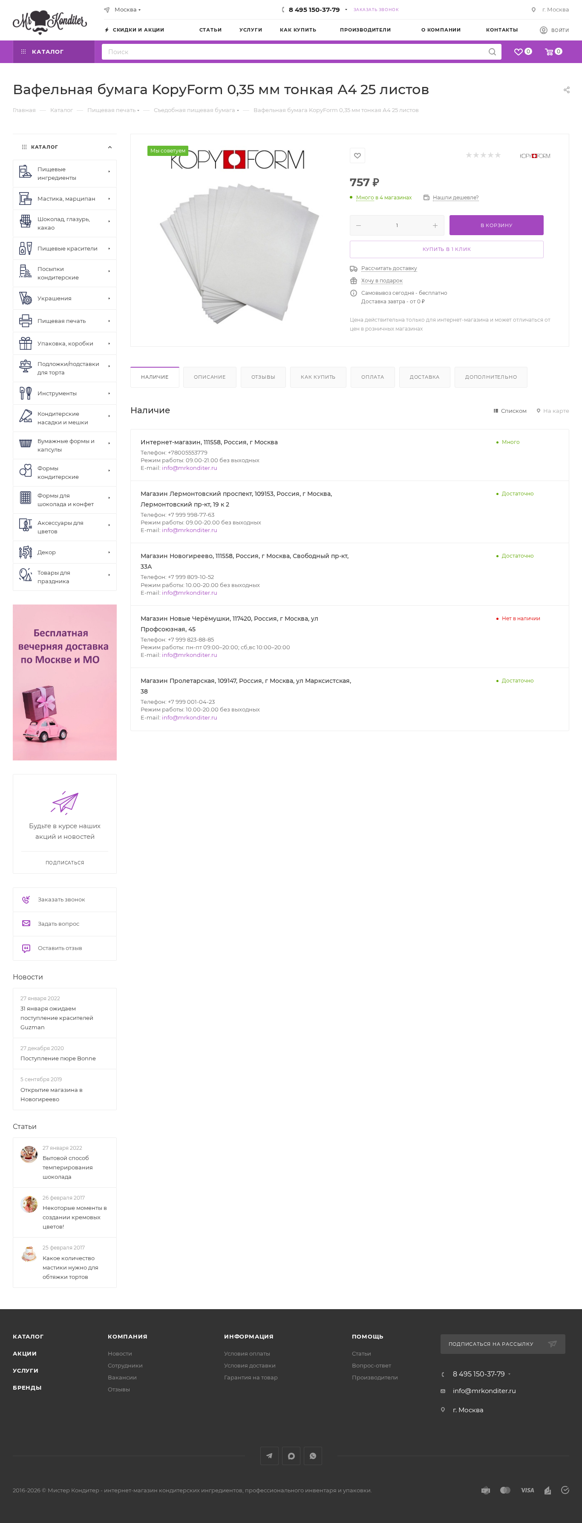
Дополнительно (491, 377)
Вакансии (122, 1377)
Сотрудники (125, 1365)
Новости (28, 977)
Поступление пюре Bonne (58, 1058)
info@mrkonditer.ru (189, 467)
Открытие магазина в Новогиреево (51, 1094)
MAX (291, 1456)
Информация (249, 1336)
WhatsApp (313, 1456)
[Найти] (492, 52)
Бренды (27, 1387)
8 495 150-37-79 (314, 10)
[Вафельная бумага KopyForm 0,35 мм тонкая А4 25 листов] (240, 238)
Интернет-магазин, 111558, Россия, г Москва (209, 442)
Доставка (425, 377)
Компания (127, 1336)
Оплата (372, 377)
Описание (209, 377)
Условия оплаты (247, 1353)
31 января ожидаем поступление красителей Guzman (56, 1018)
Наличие (155, 377)
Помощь (368, 1336)
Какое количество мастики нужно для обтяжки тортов (70, 1267)
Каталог (28, 1336)
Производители (375, 1377)
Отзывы (263, 377)
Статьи (25, 1127)
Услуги (26, 1370)
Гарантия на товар (251, 1377)
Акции (25, 1353)
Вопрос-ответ (371, 1365)
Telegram (269, 1456)
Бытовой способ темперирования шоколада (68, 1167)
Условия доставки (250, 1365)
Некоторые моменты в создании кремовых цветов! (75, 1217)
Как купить (318, 377)
